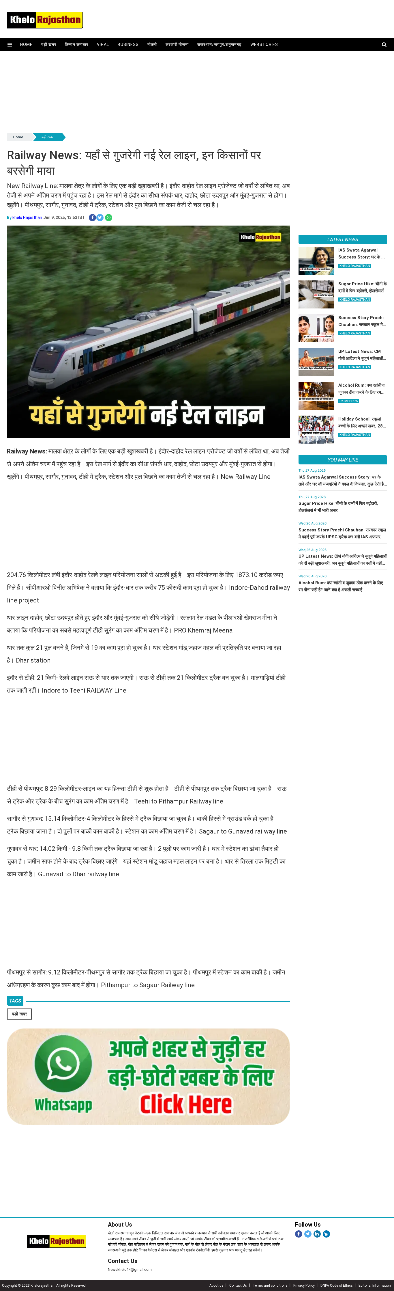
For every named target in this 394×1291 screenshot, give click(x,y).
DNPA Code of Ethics (336, 1285)
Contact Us (123, 1260)
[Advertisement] (180, 91)
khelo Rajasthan (27, 217)
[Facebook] (298, 1234)
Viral (103, 44)
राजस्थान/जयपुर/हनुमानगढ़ (219, 44)
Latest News (342, 239)
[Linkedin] (317, 1234)
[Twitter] (308, 1234)
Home (26, 44)
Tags (15, 1001)
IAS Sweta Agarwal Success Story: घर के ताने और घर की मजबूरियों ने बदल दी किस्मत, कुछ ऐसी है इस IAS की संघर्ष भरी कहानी (341, 484)
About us (216, 1285)
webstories (264, 44)
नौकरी (152, 44)
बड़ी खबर (48, 44)
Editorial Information (375, 1285)
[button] (9, 45)
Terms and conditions (270, 1285)
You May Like (343, 460)
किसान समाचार (76, 44)
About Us (120, 1224)
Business (128, 44)
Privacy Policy (304, 1285)
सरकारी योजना (177, 44)
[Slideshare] (326, 1234)
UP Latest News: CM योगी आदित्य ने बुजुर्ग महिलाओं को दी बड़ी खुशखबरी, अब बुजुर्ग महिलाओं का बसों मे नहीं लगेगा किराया (343, 563)
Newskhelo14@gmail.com (130, 1269)
